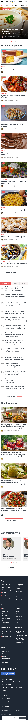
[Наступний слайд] (26, 5)
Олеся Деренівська (9, 157)
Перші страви (6, 584)
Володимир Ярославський (20, 638)
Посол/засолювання (6, 621)
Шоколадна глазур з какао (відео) (11, 153)
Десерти (3, 150)
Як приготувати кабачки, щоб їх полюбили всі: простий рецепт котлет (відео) (14, 388)
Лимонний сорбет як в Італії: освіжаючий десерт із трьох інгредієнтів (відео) (14, 334)
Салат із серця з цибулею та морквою (12, 125)
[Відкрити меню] (2, 2)
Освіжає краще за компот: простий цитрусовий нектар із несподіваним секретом (15, 350)
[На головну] (14, 2)
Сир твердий (19, 619)
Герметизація (4, 179)
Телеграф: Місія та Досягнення (11, 704)
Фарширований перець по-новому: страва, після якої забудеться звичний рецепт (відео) (15, 373)
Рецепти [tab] (15, 283)
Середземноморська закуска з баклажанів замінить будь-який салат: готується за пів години (13, 510)
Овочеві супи (6, 9)
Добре (22, 717)
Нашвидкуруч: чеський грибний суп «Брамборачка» (12, 31)
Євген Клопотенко (21, 635)
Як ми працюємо (6, 684)
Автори (3, 647)
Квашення (5, 611)
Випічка (3, 66)
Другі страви (6, 587)
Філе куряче (19, 616)
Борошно (18, 608)
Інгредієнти (18, 605)
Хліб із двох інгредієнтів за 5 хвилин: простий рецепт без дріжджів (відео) (14, 342)
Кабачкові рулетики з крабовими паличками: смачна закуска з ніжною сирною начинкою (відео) (15, 327)
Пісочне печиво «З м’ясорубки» (13, 237)
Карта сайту (5, 701)
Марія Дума (5, 651)
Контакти (4, 695)
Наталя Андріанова (9, 100)
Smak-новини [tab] (5, 283)
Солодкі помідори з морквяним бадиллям (13, 182)
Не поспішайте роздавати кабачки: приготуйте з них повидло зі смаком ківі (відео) (13, 482)
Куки (15, 717)
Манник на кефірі (8, 69)
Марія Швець (7, 430)
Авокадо (18, 613)
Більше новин (11, 520)
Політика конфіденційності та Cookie (12, 682)
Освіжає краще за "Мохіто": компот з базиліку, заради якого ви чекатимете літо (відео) (13, 454)
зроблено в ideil (6, 714)
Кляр (17, 594)
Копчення (19, 599)
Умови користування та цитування (12, 687)
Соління (4, 608)
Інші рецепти (19, 581)
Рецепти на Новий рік (17, 5)
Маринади (19, 591)
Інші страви (4, 93)
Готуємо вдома (6, 636)
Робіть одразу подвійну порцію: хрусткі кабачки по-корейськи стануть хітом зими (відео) (13, 426)
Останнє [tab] (23, 283)
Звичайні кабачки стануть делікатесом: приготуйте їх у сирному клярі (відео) (14, 365)
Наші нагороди (6, 693)
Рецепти (5, 5)
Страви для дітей (7, 598)
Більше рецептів (11, 272)
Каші (17, 596)
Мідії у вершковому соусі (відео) (14, 263)
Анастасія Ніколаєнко (10, 36)
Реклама (4, 690)
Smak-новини (5, 627)
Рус (26, 1)
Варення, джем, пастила (7, 614)
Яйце (17, 622)
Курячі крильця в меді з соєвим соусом (13, 96)
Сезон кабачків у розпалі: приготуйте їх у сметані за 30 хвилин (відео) (14, 380)
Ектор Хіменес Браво (20, 631)
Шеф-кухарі (18, 627)
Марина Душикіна (8, 186)
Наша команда (6, 698)
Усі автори (11, 567)
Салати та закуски (5, 261)
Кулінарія (5, 634)
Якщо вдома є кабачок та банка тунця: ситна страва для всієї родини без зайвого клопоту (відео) (16, 319)
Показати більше (11, 396)
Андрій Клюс (19, 642)
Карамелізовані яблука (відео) (13, 210)
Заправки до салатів (19, 585)
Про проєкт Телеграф (8, 679)
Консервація (5, 605)
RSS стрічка (5, 706)
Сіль (17, 611)
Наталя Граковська (9, 514)
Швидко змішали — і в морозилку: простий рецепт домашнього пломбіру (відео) (15, 357)
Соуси (18, 588)
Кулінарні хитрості (7, 631)
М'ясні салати (4, 122)
